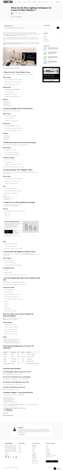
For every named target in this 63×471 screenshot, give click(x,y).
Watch (33, 449)
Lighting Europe (5, 412)
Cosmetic (33, 448)
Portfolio (20, 448)
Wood (47, 447)
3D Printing (47, 450)
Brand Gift (33, 461)
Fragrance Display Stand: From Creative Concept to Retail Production (52, 53)
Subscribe (52, 461)
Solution (24, 1)
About (20, 447)
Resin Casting (48, 451)
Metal (47, 446)
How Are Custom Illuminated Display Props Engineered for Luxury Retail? (52, 62)
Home (15, 1)
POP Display (34, 456)
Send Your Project (7, 232)
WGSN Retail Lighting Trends (8, 415)
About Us (39, 1)
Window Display (34, 457)
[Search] (54, 1)
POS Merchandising (35, 460)
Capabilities (35, 1)
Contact (46, 1)
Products (19, 1)
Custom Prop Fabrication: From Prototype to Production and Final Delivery (53, 48)
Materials (29, 1)
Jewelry (33, 450)
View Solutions (16, 232)
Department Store (35, 453)
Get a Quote (51, 80)
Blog (43, 1)
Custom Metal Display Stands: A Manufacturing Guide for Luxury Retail (53, 57)
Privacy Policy (50, 467)
